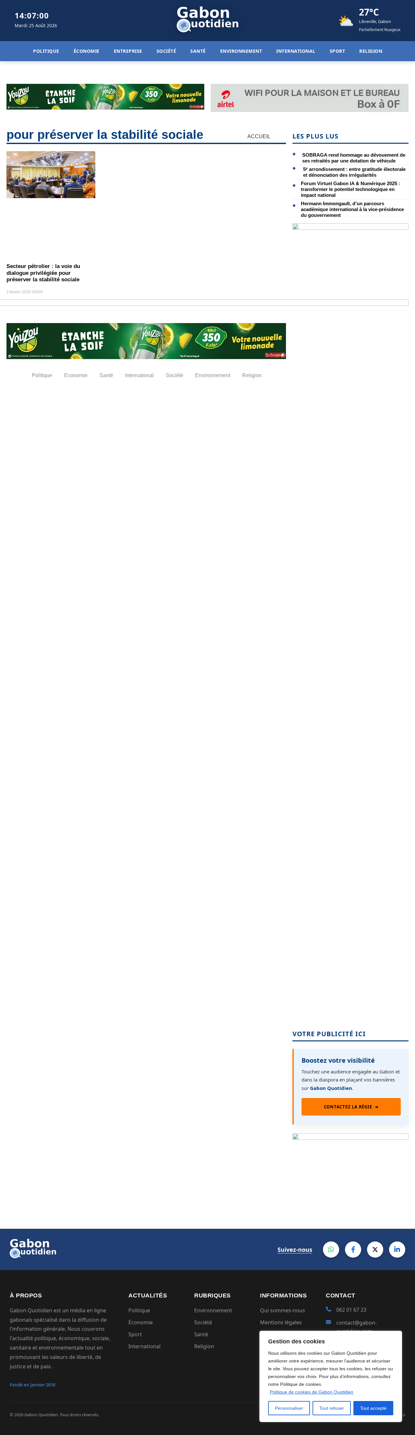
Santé (201, 1334)
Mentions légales (281, 1322)
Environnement (213, 1310)
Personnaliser (289, 1408)
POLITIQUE (46, 51)
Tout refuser (331, 1408)
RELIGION (370, 51)
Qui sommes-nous (282, 1310)
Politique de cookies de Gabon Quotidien (311, 1392)
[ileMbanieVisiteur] (350, 1137)
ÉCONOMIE (86, 51)
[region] (330, 1376)
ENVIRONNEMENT (241, 51)
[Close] (395, 1336)
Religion (204, 1346)
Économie (140, 1322)
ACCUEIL (258, 136)
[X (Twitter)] (375, 1249)
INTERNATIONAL (295, 51)
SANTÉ (198, 51)
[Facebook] (353, 1249)
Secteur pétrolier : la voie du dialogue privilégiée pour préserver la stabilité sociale (43, 273)
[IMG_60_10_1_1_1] (350, 227)
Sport (135, 1334)
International (144, 1346)
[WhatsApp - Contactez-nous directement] (331, 1249)
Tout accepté (373, 1408)
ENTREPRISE (127, 51)
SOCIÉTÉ (166, 51)
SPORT (337, 51)
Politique (139, 1310)
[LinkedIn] (397, 1249)
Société (203, 1322)
